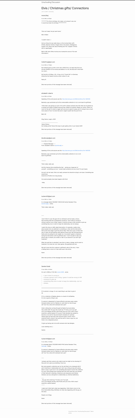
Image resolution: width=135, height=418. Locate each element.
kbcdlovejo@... (45, 203)
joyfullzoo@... (58, 145)
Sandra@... (44, 346)
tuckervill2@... (61, 272)
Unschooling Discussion (50, 2)
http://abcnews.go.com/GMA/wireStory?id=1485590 (76, 99)
